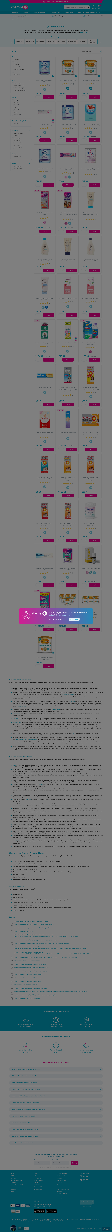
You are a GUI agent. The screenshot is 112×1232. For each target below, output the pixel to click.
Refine (60, 619)
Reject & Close (53, 619)
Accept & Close (74, 619)
